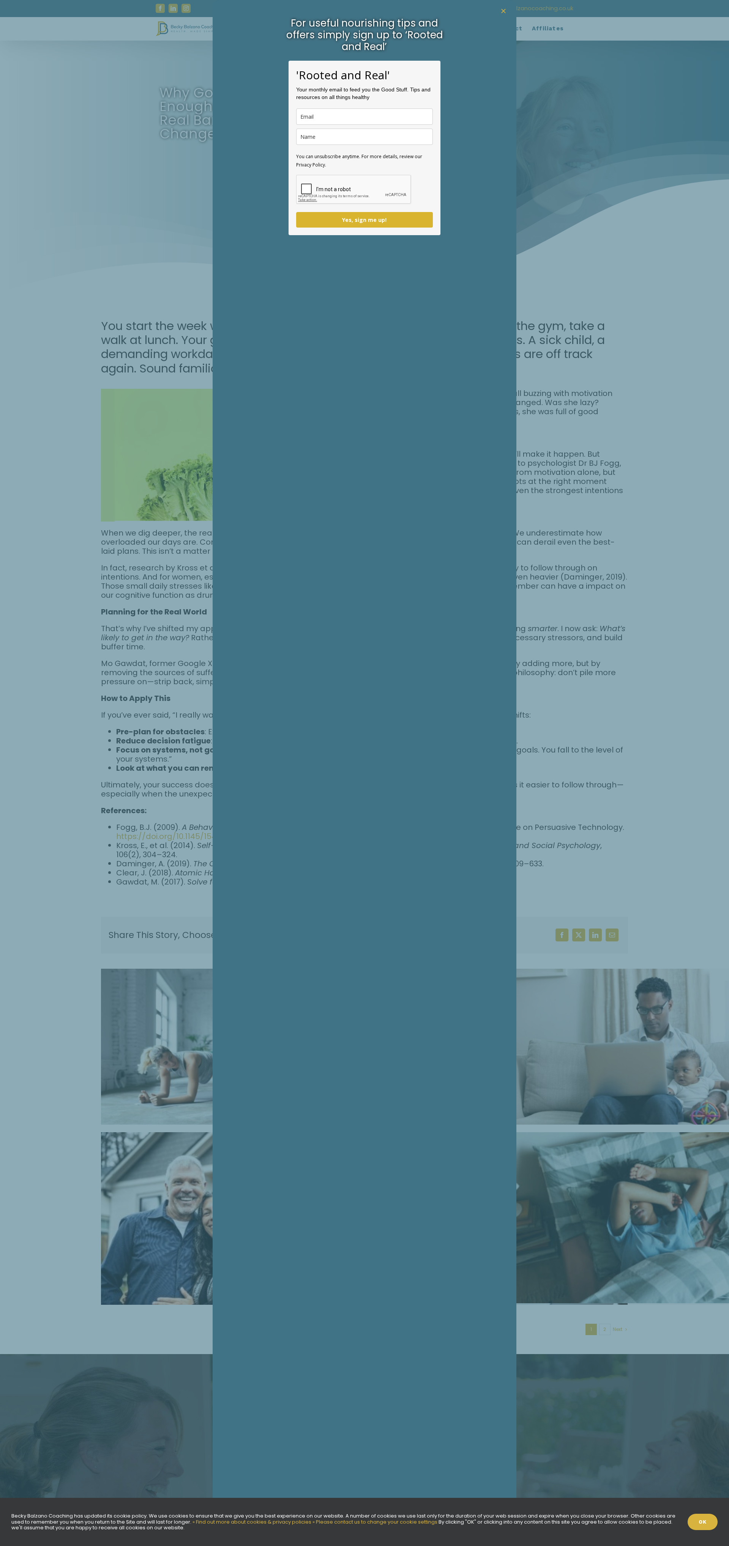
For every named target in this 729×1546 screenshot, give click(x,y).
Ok (703, 1522)
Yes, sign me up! (364, 219)
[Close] (503, 11)
